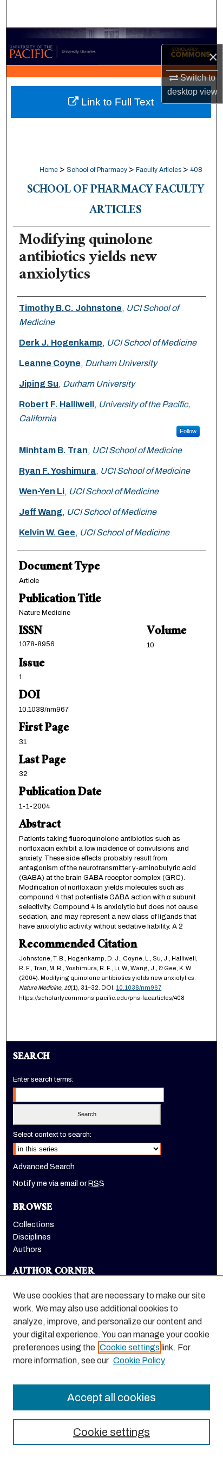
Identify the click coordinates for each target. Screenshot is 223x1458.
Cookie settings (130, 1347)
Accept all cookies (111, 1397)
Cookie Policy (139, 1360)
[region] (111, 1366)
